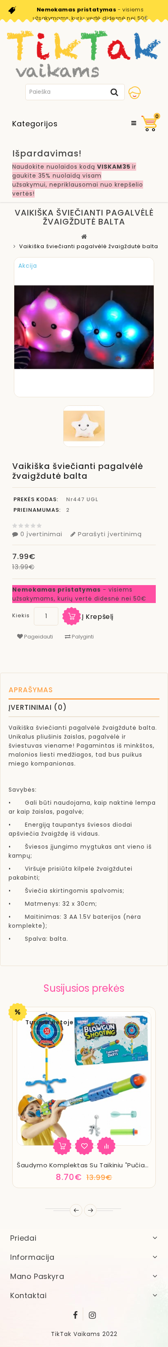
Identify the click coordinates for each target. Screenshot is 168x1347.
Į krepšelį (98, 616)
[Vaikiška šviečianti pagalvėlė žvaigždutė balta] (84, 426)
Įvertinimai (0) (38, 707)
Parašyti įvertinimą (110, 534)
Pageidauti (38, 636)
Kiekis (21, 615)
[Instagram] (92, 1313)
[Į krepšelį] (62, 1146)
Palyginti (82, 636)
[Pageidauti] (84, 1146)
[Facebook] (75, 1313)
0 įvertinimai (41, 534)
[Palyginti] (106, 1146)
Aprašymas (31, 690)
